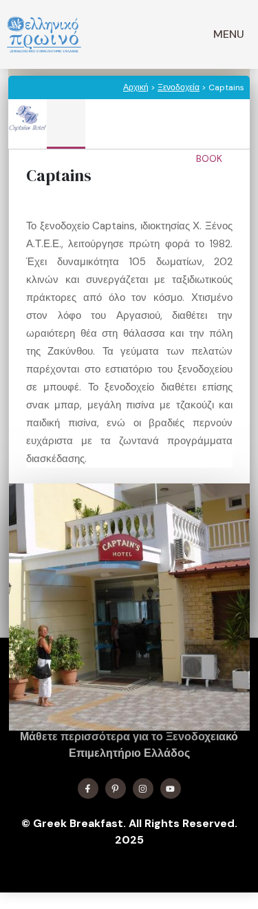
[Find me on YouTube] (170, 788)
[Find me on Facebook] (88, 788)
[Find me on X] (115, 788)
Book (210, 158)
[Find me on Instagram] (143, 788)
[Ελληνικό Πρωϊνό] (44, 34)
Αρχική (136, 87)
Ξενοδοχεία (179, 87)
